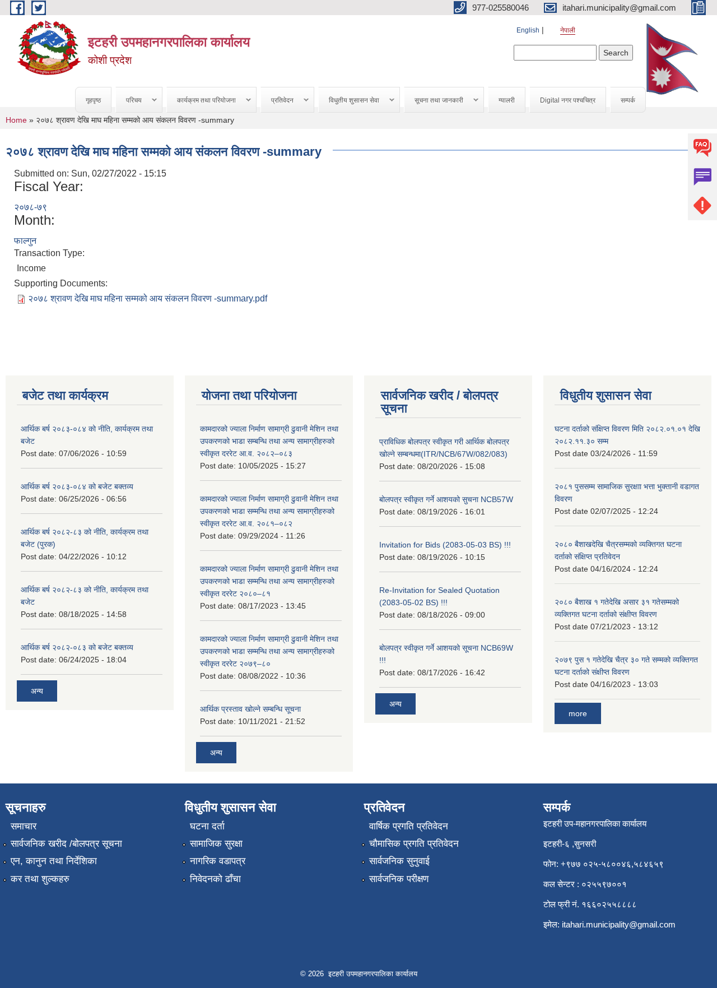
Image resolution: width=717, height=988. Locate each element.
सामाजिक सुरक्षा (216, 843)
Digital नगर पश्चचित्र (567, 100)
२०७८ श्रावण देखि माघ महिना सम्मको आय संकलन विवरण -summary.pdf (147, 298)
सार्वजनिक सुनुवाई (399, 861)
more (578, 713)
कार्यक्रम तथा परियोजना (201, 100)
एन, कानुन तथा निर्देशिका (54, 861)
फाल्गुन (25, 240)
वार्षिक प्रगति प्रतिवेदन (408, 826)
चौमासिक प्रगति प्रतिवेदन (414, 843)
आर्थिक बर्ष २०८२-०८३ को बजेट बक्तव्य (77, 647)
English (527, 30)
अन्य (37, 691)
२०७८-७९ (30, 207)
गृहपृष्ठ (93, 100)
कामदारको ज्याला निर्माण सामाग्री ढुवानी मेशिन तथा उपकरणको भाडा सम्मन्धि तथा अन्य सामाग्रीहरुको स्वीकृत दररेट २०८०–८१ (269, 581)
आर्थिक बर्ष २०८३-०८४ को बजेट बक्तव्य (77, 486)
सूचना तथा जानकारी (433, 100)
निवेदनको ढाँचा (215, 879)
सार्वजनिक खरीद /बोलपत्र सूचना (66, 843)
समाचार (23, 826)
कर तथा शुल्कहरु (40, 879)
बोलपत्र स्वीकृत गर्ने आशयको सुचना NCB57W (446, 499)
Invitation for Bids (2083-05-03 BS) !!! (445, 544)
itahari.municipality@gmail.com (619, 924)
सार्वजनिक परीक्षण (399, 879)
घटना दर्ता (207, 826)
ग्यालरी (507, 100)
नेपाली (567, 30)
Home (16, 119)
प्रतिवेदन (277, 100)
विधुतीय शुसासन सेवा (349, 100)
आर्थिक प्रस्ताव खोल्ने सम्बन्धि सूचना (250, 708)
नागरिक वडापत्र (217, 861)
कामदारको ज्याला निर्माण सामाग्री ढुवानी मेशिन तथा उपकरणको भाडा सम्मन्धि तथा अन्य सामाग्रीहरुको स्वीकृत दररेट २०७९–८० (269, 651)
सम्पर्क (628, 100)
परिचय (129, 100)
